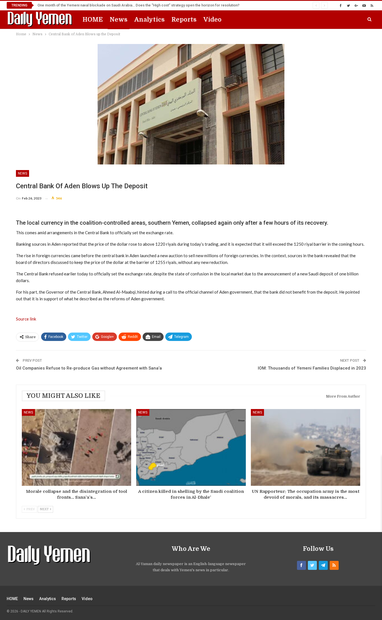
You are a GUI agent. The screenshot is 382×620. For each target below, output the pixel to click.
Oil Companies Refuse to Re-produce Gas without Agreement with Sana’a (89, 368)
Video (212, 19)
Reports (184, 19)
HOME (92, 19)
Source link (26, 318)
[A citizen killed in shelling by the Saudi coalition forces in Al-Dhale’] (191, 447)
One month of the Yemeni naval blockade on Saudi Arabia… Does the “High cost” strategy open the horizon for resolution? (138, 5)
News (119, 19)
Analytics (149, 19)
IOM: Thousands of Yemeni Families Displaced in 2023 (312, 368)
